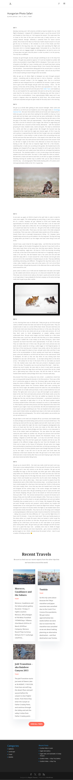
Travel (30, 16)
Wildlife (11, 757)
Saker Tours (47, 89)
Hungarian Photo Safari (19, 13)
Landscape (12, 751)
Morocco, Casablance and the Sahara (23, 591)
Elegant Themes (33, 777)
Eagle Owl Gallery (45, 751)
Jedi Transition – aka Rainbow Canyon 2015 (24, 667)
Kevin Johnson (13, 16)
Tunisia (44, 589)
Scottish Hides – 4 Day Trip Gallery (50, 758)
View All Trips (36, 724)
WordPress (49, 777)
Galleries (11, 749)
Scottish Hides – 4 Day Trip (48, 761)
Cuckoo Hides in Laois (46, 748)
